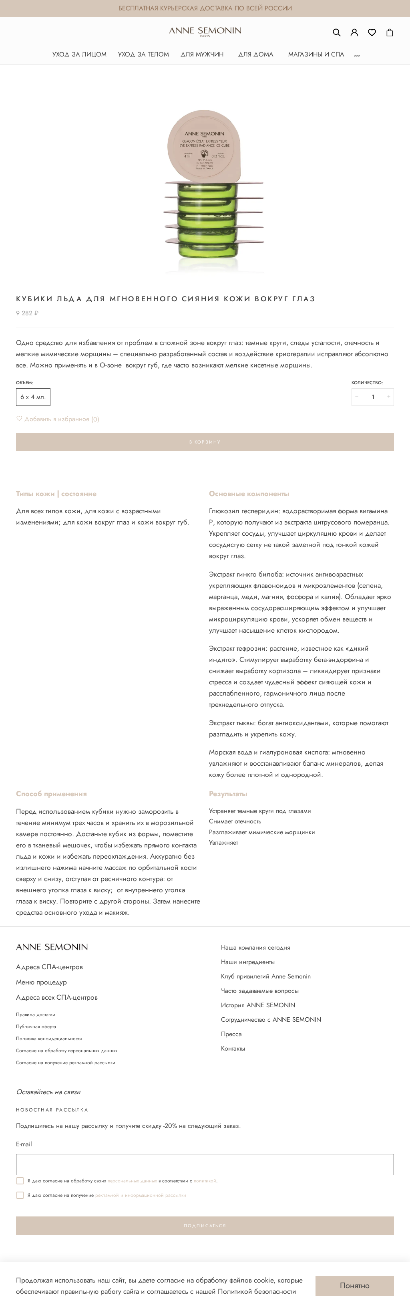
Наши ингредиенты (248, 961)
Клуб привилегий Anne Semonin (266, 976)
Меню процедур (41, 982)
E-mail (24, 1144)
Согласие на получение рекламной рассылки (65, 1062)
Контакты (233, 1048)
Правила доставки (35, 1014)
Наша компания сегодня (255, 947)
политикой (205, 1180)
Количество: (367, 383)
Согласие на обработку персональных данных (66, 1050)
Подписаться (205, 1225)
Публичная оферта (36, 1026)
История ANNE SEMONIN (258, 1005)
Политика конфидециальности (49, 1038)
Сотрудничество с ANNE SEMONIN (271, 1019)
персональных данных (132, 1180)
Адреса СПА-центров (49, 967)
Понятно (355, 1285)
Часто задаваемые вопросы (260, 990)
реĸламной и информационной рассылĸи (140, 1195)
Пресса (231, 1034)
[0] (372, 32)
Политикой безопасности (257, 1291)
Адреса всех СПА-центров (57, 997)
